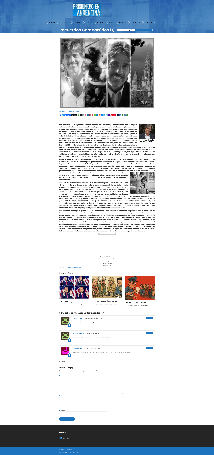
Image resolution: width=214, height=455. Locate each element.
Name (62, 396)
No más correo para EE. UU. (136, 302)
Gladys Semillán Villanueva (74, 267)
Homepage (122, 30)
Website (63, 410)
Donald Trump (66, 302)
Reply (149, 318)
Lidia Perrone (77, 348)
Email (62, 403)
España (65, 267)
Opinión (130, 30)
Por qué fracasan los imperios (105, 301)
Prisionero (71, 111)
